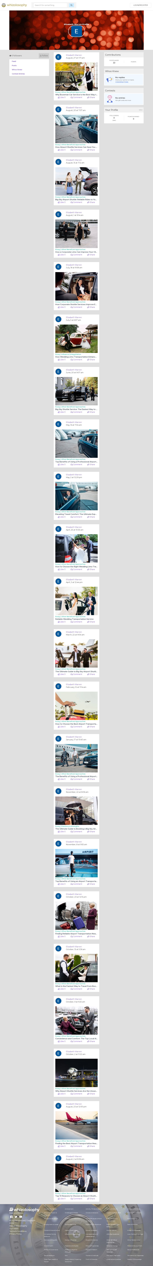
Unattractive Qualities (114, 1259)
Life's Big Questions (113, 1234)
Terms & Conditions (17, 1231)
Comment (77, 97)
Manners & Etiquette (50, 1240)
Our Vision (13, 1229)
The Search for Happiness (135, 1255)
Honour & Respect (91, 1230)
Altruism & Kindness (133, 1209)
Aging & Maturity (112, 1209)
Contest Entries (18, 74)
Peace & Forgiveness (92, 1246)
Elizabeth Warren (74, 55)
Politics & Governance (51, 1249)
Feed (14, 61)
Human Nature (111, 1230)
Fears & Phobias (132, 1224)
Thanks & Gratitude (92, 1255)
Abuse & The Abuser (50, 1209)
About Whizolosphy (18, 1226)
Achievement (69, 1209)
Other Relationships (133, 1240)
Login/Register (140, 5)
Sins (66, 1255)
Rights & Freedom (91, 1249)
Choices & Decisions (92, 1213)
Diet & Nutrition (132, 1218)
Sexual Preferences (133, 1249)
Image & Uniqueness (133, 1230)
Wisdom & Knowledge (134, 1259)
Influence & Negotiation (71, 354)
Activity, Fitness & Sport (93, 1209)
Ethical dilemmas (70, 1224)
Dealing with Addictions (72, 1218)
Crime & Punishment (134, 1213)
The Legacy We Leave (113, 1255)
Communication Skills (114, 1213)
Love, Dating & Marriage (135, 1234)
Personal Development (134, 1246)
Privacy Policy (15, 1234)
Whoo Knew (17, 70)
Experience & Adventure (93, 1224)
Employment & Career (51, 1224)
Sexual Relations (49, 1255)
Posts (14, 65)
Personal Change (112, 1246)
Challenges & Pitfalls (71, 1213)
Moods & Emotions (92, 1240)
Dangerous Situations (51, 1218)
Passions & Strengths (70, 826)
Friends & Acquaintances (52, 1230)
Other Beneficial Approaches (73, 92)
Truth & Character (91, 1259)
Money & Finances (70, 1240)
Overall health (48, 1246)
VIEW (140, 110)
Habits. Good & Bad (71, 1230)
